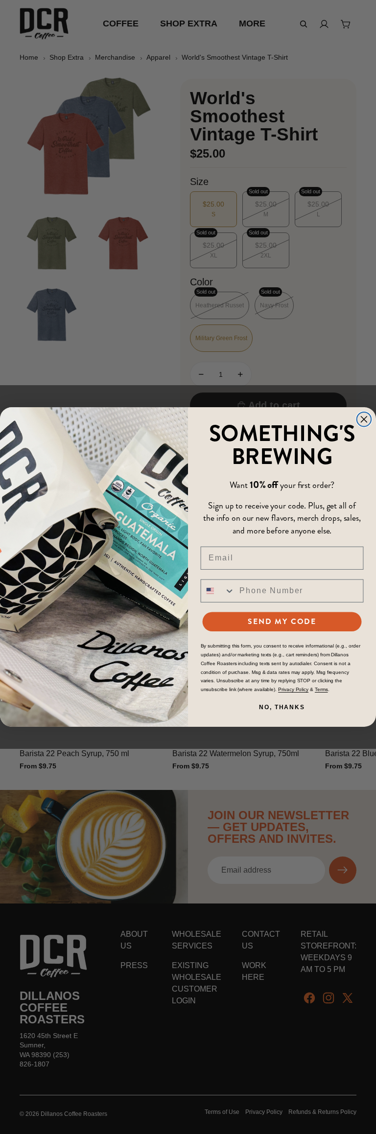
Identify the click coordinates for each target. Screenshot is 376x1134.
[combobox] (218, 591)
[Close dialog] (364, 419)
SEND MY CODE (282, 621)
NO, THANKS (282, 707)
